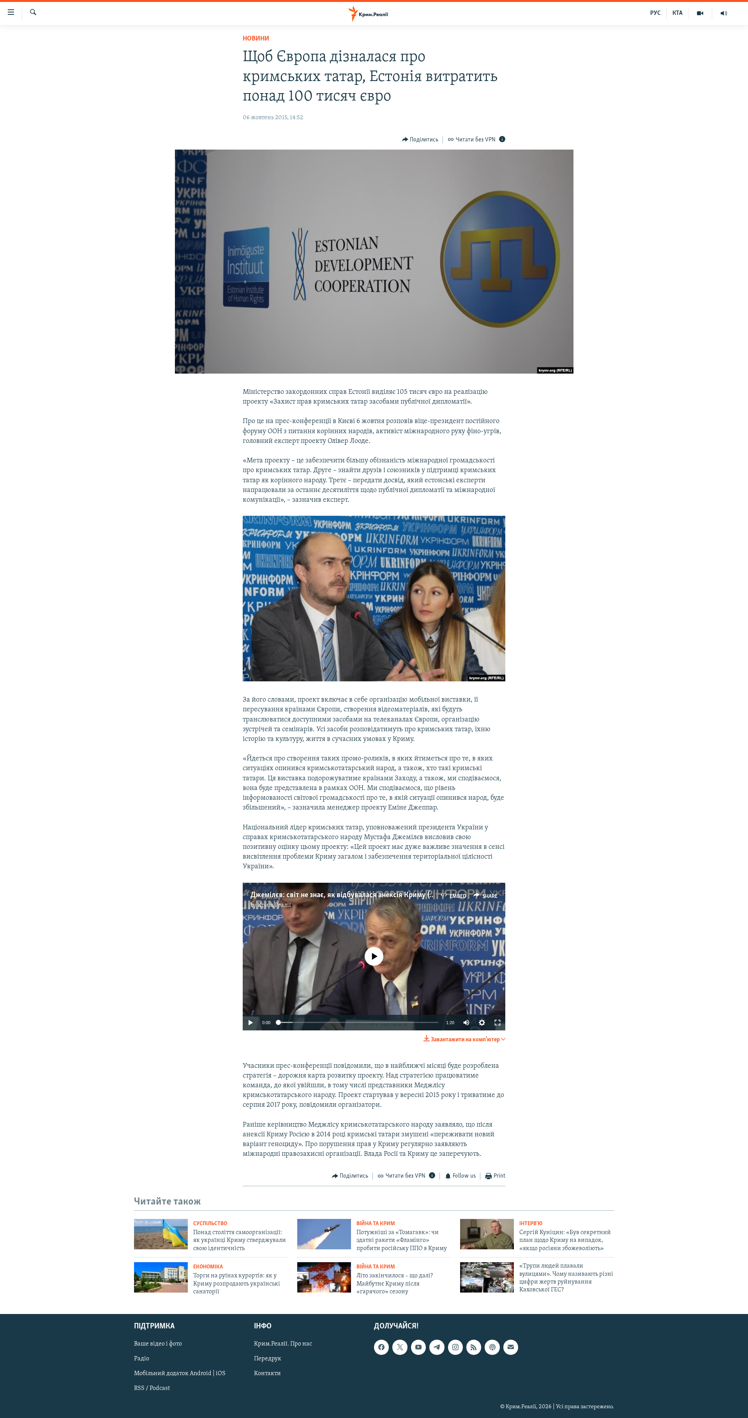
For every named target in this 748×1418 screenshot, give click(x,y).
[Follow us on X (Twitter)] (399, 1347)
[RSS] (473, 1347)
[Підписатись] (510, 1347)
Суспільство (210, 1224)
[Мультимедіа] (700, 13)
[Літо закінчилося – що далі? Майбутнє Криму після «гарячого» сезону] (324, 1277)
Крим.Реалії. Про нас (283, 1344)
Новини (256, 38)
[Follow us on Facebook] (381, 1347)
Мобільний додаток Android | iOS (180, 1373)
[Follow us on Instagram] (455, 1347)
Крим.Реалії (274, 905)
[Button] (420, 140)
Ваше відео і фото (158, 1344)
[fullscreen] (497, 1022)
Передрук (267, 1359)
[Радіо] (724, 13)
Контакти (267, 1373)
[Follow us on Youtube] (418, 1347)
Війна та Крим (375, 1224)
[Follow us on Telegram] (436, 1347)
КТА (677, 13)
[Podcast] (492, 1347)
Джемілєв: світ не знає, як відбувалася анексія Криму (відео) (350, 895)
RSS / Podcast (152, 1388)
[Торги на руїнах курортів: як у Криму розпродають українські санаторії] (161, 1277)
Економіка (208, 1267)
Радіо (141, 1359)
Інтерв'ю (530, 1224)
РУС (655, 13)
